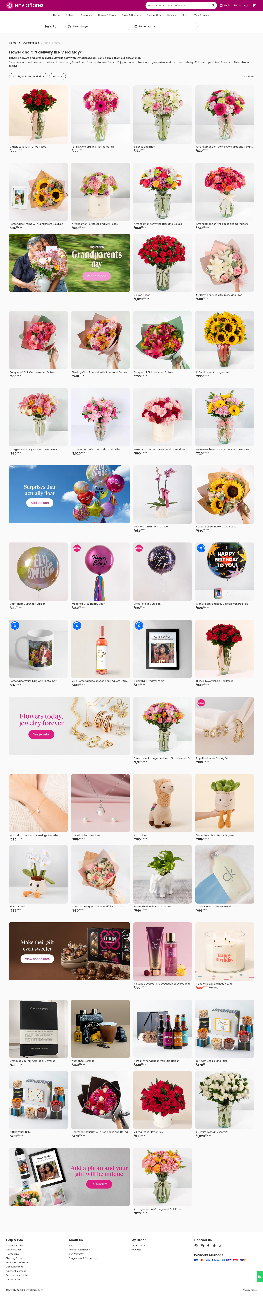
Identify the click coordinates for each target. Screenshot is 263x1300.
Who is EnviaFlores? (79, 1249)
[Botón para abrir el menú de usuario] (246, 5)
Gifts (185, 15)
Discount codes (14, 1266)
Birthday (70, 15)
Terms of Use (13, 1279)
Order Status (138, 1245)
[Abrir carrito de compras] (254, 5)
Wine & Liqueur (202, 15)
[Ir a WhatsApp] (260, 1276)
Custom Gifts (154, 15)
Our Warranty (76, 1253)
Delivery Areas (13, 1249)
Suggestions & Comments (83, 1258)
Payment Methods (16, 1270)
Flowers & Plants (107, 15)
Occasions (86, 15)
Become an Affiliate (17, 1275)
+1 (103, 690)
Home (56, 15)
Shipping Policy (14, 1258)
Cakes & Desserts (131, 15)
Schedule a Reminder (17, 1262)
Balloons (171, 15)
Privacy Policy (250, 1289)
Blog (71, 1245)
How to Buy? (12, 1253)
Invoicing (136, 1249)
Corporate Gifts (14, 1245)
